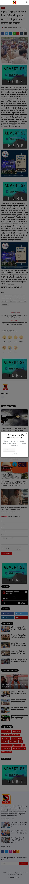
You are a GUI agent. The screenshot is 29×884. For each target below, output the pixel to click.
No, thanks (14, 453)
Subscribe (20, 450)
